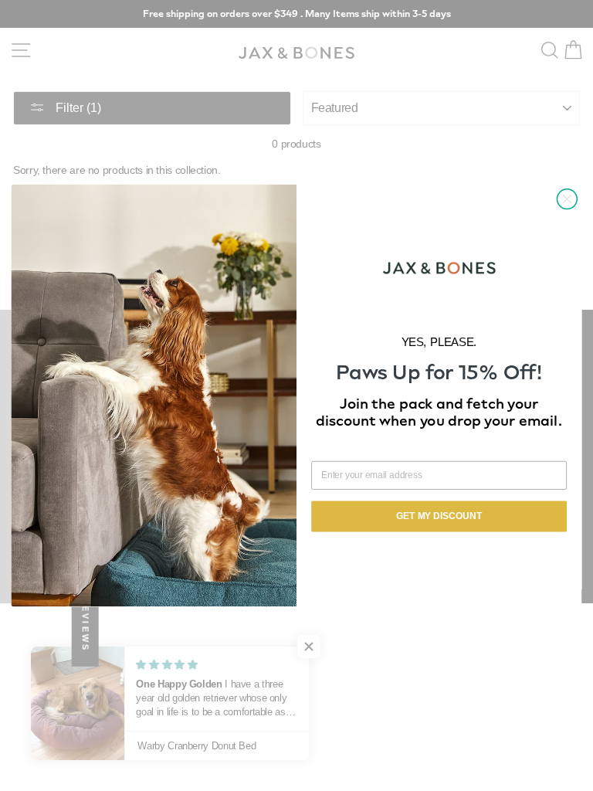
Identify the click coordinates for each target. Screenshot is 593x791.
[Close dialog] (567, 199)
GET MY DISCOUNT (439, 516)
